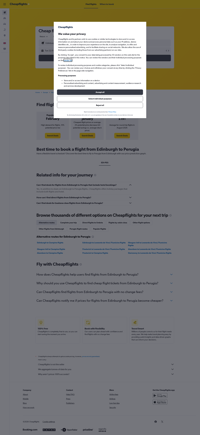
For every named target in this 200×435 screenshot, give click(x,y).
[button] (100, 92)
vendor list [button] (68, 60)
